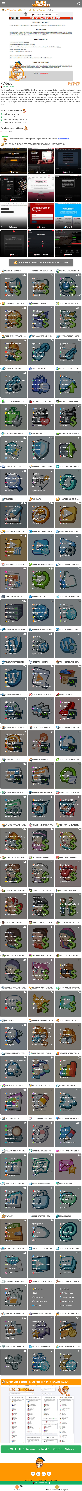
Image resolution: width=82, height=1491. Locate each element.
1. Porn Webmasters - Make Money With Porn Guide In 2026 (37, 1382)
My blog (43, 1473)
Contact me (41, 1480)
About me (28, 1480)
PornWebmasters (64, 139)
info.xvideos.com (45, 15)
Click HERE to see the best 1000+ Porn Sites (41, 1449)
